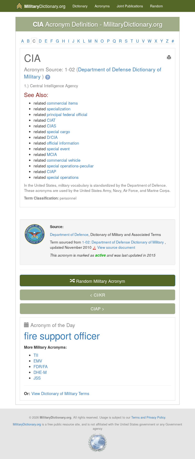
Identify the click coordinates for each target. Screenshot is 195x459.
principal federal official (67, 114)
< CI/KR (97, 295)
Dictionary (80, 6)
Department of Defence (69, 234)
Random (156, 6)
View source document (115, 247)
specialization (58, 109)
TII (36, 355)
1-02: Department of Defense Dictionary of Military (123, 241)
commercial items (62, 103)
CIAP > (97, 308)
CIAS (51, 126)
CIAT (51, 120)
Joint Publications (130, 6)
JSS (37, 378)
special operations (62, 177)
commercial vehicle (63, 160)
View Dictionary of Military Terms (60, 393)
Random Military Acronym (100, 281)
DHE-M (40, 372)
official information (63, 143)
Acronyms (102, 6)
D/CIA (52, 137)
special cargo (58, 131)
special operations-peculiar (70, 166)
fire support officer (62, 335)
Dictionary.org (44, 6)
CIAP (51, 171)
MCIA (52, 154)
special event (58, 148)
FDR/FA (41, 366)
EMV (38, 361)
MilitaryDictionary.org (27, 424)
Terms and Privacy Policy (148, 417)
